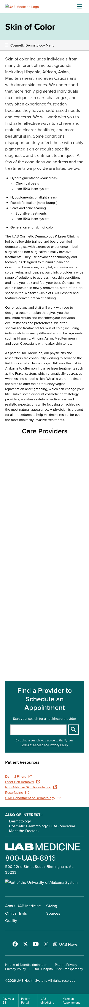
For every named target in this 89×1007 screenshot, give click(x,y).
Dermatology (20, 821)
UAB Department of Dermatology (30, 797)
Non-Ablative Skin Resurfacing (28, 787)
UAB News (68, 944)
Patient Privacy (66, 964)
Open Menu (79, 6)
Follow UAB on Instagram (46, 944)
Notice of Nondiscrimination (26, 964)
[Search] (73, 729)
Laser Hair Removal (19, 781)
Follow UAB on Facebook (15, 944)
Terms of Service (32, 745)
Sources (53, 913)
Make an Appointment (71, 1000)
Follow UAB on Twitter (25, 944)
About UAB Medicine (23, 905)
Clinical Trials (16, 913)
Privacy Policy (59, 745)
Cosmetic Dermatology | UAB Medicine (42, 826)
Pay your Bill (8, 1000)
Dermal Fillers (15, 776)
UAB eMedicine (47, 1000)
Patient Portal (25, 1000)
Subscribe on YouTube (35, 944)
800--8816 (30, 857)
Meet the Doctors (23, 830)
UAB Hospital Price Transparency (58, 968)
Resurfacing (14, 792)
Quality (11, 920)
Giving (51, 905)
